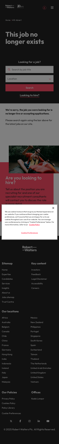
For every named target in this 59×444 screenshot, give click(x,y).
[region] (30, 222)
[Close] (53, 208)
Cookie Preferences (29, 233)
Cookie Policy (34, 225)
